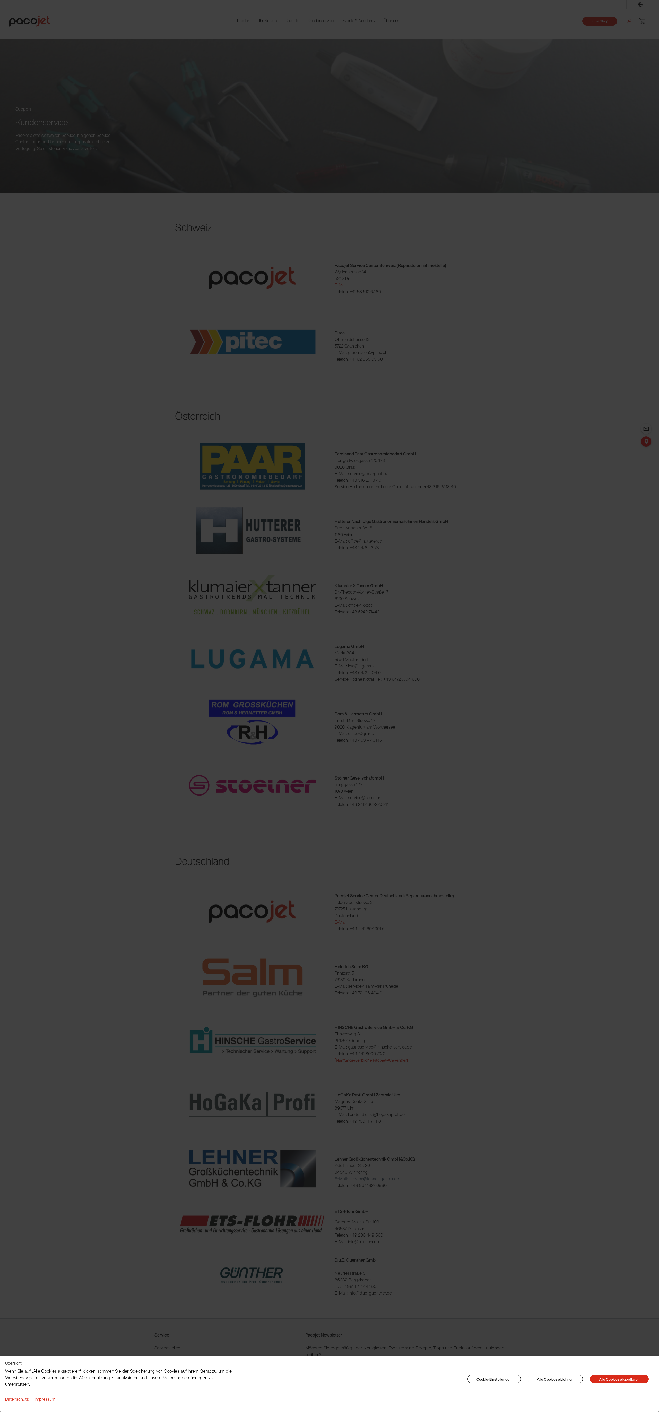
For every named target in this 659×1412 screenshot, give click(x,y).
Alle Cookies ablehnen (555, 1379)
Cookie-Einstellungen (494, 1379)
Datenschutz (17, 1399)
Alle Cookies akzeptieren (619, 1379)
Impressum (45, 1399)
